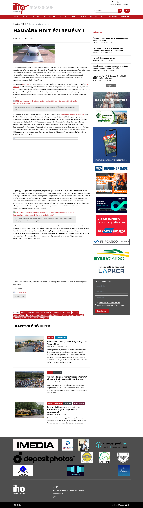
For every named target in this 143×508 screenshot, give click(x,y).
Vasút (16, 17)
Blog (103, 17)
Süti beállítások (118, 505)
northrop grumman (67, 315)
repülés (23, 312)
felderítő (75, 312)
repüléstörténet (46, 312)
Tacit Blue (26, 84)
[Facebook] (112, 2)
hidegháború (44, 318)
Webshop (125, 17)
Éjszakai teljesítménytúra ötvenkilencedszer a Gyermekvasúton (111, 39)
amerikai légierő (19, 315)
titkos (36, 318)
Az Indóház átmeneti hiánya (104, 58)
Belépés (119, 5)
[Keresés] (120, 11)
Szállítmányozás (79, 403)
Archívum (113, 17)
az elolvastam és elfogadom (111, 304)
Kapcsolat (113, 5)
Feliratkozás (101, 311)
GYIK (55, 497)
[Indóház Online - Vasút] (31, 7)
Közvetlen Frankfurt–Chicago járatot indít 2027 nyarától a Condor (109, 77)
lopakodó (79, 315)
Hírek (24, 24)
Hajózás (93, 17)
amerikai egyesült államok (36, 315)
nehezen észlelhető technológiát (73, 114)
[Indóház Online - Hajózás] (47, 7)
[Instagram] (117, 2)
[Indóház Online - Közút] (35, 7)
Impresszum (58, 494)
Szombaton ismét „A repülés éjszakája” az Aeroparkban (67, 342)
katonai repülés (59, 312)
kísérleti (17, 318)
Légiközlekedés (61, 337)
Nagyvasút (57, 373)
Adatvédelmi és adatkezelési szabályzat (69, 490)
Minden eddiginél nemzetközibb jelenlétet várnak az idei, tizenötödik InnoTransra (67, 378)
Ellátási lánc (71, 17)
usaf (30, 318)
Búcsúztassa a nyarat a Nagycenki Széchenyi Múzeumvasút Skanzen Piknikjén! (110, 67)
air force (24, 318)
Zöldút (83, 17)
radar (69, 312)
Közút (25, 17)
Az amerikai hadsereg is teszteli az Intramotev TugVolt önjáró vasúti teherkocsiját (63, 409)
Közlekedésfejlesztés (52, 17)
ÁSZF (55, 487)
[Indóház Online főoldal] (51, 7)
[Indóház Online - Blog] (39, 7)
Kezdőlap (16, 24)
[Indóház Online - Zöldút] (43, 7)
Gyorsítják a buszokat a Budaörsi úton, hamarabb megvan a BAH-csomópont (108, 49)
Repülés (35, 17)
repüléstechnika (53, 315)
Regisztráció (126, 5)
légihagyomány (33, 312)
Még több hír (111, 86)
